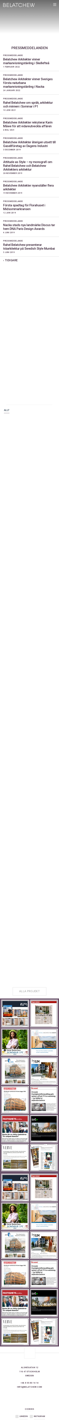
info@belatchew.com (29, 1387)
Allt (6, 410)
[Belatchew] (19, 6)
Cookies (29, 1409)
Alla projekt (29, 991)
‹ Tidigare (10, 260)
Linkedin (24, 1416)
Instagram (39, 1416)
